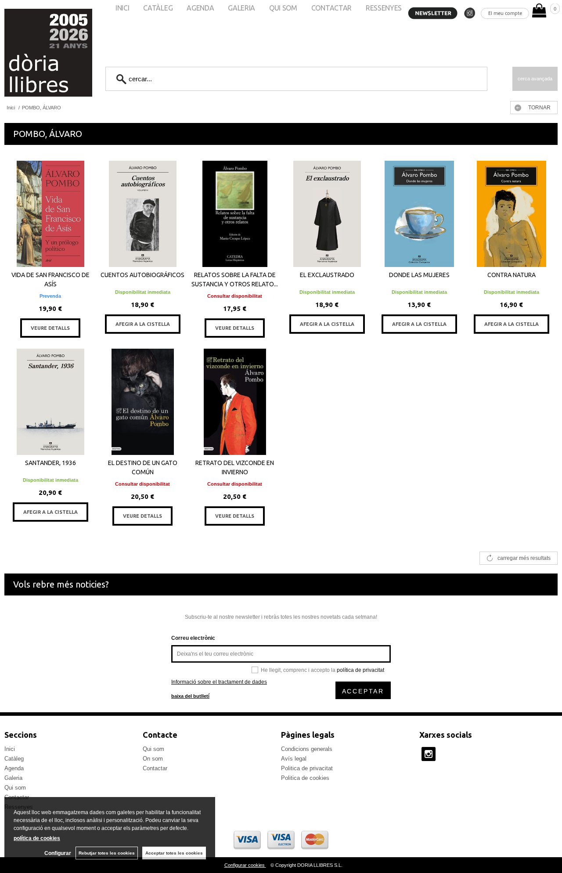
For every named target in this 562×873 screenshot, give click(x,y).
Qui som (15, 787)
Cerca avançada (535, 78)
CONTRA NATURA (511, 274)
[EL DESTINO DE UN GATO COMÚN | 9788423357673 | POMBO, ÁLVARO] (142, 402)
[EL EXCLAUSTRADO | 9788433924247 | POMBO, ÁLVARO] (327, 214)
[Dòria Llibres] (22, 53)
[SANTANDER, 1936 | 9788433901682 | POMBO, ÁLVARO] (50, 402)
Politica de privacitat (307, 768)
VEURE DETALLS (50, 328)
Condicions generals (306, 749)
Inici (9, 749)
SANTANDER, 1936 (50, 462)
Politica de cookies (305, 778)
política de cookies (37, 838)
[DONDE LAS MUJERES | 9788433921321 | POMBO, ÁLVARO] (419, 214)
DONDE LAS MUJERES (419, 274)
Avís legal (293, 758)
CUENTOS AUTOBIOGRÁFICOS (142, 274)
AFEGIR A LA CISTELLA (142, 324)
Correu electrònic (193, 638)
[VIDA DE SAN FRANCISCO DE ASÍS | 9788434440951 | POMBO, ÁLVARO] (50, 214)
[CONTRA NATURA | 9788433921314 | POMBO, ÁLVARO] (511, 214)
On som (153, 758)
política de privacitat (360, 670)
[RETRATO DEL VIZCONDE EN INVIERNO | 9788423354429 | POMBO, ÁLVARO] (234, 402)
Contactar (155, 768)
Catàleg (14, 758)
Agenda (14, 768)
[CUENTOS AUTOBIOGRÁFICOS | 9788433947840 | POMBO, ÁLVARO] (142, 214)
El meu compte (505, 13)
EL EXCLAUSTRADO (327, 274)
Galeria (13, 778)
